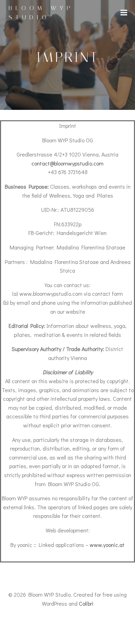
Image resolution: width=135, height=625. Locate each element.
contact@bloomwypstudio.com (68, 163)
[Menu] (124, 13)
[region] (67, 567)
